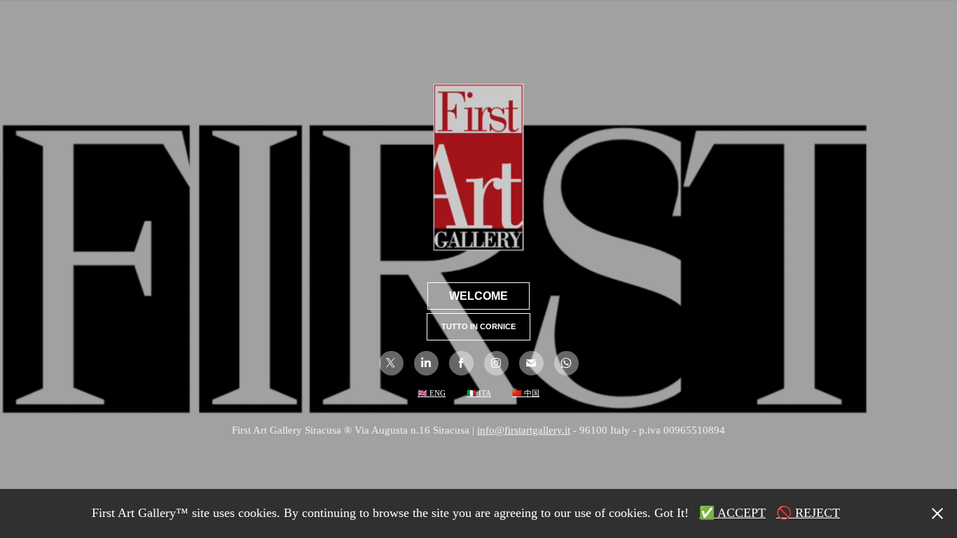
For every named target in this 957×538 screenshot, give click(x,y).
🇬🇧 (422, 393)
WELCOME (478, 296)
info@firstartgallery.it (523, 430)
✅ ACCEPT (732, 513)
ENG (436, 393)
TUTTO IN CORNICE (478, 326)
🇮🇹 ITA (479, 393)
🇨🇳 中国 (525, 393)
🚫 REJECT (808, 513)
